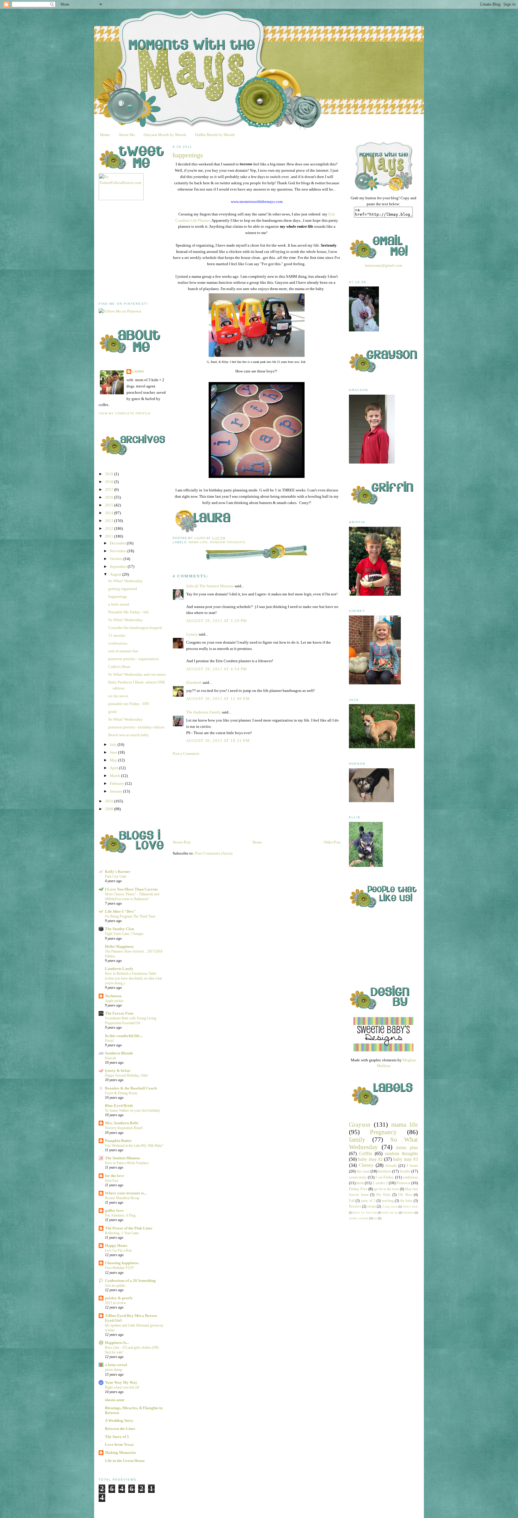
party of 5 (368, 1201)
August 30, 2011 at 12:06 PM (218, 698)
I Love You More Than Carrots (131, 889)
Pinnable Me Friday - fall (128, 612)
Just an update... (116, 1285)
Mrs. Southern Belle (121, 1123)
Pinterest (403, 1183)
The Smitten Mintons (122, 1158)
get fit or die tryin (386, 1189)
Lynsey (192, 634)
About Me (126, 134)
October (117, 558)
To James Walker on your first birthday (132, 1110)
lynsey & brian (117, 1070)
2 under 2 (380, 1183)
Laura (138, 371)
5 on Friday (384, 1177)
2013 (109, 520)
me (375, 1218)
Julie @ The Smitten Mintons (210, 586)
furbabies (408, 1212)
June (114, 752)
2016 (109, 497)
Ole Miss (405, 1195)
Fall (351, 1201)
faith (360, 1183)
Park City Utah (115, 876)
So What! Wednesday (125, 581)
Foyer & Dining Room (121, 1093)
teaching (388, 1201)
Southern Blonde (119, 1053)
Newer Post (182, 842)
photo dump (113, 1370)
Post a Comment (186, 753)
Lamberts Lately (119, 968)
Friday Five (358, 1189)
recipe (372, 1206)
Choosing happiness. (122, 1263)
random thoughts (228, 542)
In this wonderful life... (123, 1035)
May (114, 760)
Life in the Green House (125, 1460)
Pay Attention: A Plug (120, 1215)
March (115, 775)
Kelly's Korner (117, 871)
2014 (109, 513)
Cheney (366, 1165)
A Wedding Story (119, 1420)
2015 (109, 505)
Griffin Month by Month (215, 134)
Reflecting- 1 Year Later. (122, 1233)
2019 (109, 474)
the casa (362, 1171)
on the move (118, 696)
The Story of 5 (117, 1436)
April (114, 768)
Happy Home (116, 1245)
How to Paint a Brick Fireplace (127, 1163)
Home (105, 134)
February (117, 783)
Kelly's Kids (410, 1206)
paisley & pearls (118, 1298)
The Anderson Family (203, 712)
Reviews (355, 1206)
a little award (118, 604)
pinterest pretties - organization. (134, 659)
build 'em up (390, 1212)
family (357, 1139)
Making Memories (120, 1452)
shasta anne (114, 1400)
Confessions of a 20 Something (130, 1280)
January (116, 791)
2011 (109, 536)
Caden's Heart (119, 666)
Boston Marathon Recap (122, 1198)
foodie (405, 1171)
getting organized (122, 588)
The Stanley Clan (119, 929)
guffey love (114, 1210)
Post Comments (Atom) (213, 853)
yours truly (358, 1177)
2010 (109, 801)
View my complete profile (125, 413)
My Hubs (383, 1195)
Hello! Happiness (119, 946)
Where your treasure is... (126, 1193)
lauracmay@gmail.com (383, 265)
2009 (109, 809)
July (114, 744)
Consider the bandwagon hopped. (135, 627)
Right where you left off (122, 1387)
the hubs (406, 1201)
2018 (109, 481)
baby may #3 (405, 1159)
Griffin (365, 1153)
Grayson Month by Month (165, 134)
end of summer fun (123, 651)
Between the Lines (120, 1428)
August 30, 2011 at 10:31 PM (218, 740)
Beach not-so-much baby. (128, 735)
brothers (384, 1171)
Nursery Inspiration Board (123, 1128)
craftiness (410, 1177)
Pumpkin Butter (118, 1140)
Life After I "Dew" (120, 911)
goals (112, 711)
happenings (117, 596)
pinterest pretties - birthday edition (136, 727)
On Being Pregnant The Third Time (130, 916)
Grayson (360, 1124)
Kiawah (110, 1058)
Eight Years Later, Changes (124, 934)
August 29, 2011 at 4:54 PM (216, 669)
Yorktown (113, 996)
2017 (109, 489)
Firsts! (109, 1041)
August (116, 574)
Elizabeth (194, 682)
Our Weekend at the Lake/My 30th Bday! (134, 1145)
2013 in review (115, 1303)
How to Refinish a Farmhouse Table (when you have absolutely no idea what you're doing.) (133, 978)
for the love (114, 1175)
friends (391, 1165)
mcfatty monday (358, 1218)
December (118, 543)
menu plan (407, 1147)
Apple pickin (114, 1001)
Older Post (332, 842)
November (118, 551)
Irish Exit (111, 1181)
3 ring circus (389, 1206)
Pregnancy (383, 1131)
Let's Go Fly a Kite (118, 1250)
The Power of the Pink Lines (128, 1228)
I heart (412, 1165)
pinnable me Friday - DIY (128, 703)
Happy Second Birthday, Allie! (126, 1075)
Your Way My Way (121, 1382)
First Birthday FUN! (119, 1268)
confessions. (118, 643)
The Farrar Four (119, 1013)
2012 (109, 528)
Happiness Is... (117, 1342)
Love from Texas (119, 1444)
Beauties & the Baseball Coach (131, 1088)
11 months (116, 635)
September (119, 566)
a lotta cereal (116, 1364)
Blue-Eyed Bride (119, 1105)
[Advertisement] (144, 251)
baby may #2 (370, 1159)
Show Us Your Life (365, 1212)
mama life (198, 542)
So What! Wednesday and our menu (137, 674)
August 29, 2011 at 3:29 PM (216, 620)
